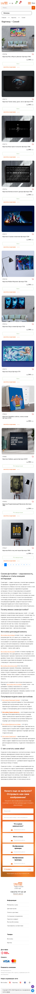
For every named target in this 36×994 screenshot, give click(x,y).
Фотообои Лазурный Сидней (11, 700)
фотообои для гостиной (14, 684)
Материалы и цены (12, 904)
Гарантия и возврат (12, 919)
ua (10, 3)
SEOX (8, 992)
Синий (23, 17)
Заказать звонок (18, 894)
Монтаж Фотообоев (12, 922)
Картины (13, 17)
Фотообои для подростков (9, 666)
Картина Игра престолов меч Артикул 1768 (16, 146)
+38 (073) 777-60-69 (18, 892)
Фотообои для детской (8, 651)
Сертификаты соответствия (15, 925)
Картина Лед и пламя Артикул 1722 (14, 326)
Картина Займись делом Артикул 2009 (15, 459)
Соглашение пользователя (15, 916)
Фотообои (10, 939)
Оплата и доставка (12, 912)
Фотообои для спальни (8, 635)
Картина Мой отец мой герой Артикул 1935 (16, 550)
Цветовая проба (11, 908)
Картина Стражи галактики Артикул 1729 (16, 236)
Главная (4, 17)
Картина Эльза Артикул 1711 (11, 371)
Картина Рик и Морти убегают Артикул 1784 (17, 56)
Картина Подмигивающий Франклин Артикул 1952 (17, 504)
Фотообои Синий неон (9, 736)
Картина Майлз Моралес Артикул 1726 (15, 281)
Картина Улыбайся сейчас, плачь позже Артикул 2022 (15, 417)
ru (12, 3)
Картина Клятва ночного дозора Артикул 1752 (17, 191)
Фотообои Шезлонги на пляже (11, 724)
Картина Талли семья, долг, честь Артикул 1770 (18, 101)
